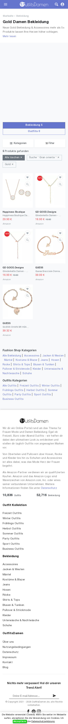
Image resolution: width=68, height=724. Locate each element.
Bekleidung (22, 16)
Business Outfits (13, 399)
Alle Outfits (10, 386)
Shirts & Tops (21, 365)
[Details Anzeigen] (27, 184)
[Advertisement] (34, 86)
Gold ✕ (9, 164)
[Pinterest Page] (34, 711)
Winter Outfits (51, 386)
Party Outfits (23, 395)
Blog (5, 667)
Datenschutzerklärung (43, 721)
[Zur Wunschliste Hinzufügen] (27, 177)
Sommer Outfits (13, 534)
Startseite (8, 16)
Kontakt (8, 662)
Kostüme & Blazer (27, 360)
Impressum (9, 657)
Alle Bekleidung (12, 356)
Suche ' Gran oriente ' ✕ (44, 157)
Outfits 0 (34, 131)
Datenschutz (49, 488)
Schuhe (27, 373)
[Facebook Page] (28, 711)
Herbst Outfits (36, 390)
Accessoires (31, 356)
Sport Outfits (42, 395)
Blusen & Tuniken (43, 365)
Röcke (6, 365)
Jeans (44, 360)
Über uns (8, 642)
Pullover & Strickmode (16, 369)
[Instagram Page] (39, 711)
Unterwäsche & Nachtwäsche (21, 620)
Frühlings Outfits (13, 390)
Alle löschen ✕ (13, 157)
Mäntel (8, 360)
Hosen (55, 360)
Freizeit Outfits (29, 386)
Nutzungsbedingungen (17, 647)
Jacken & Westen (53, 356)
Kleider (37, 369)
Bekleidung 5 (34, 125)
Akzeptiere (19, 721)
